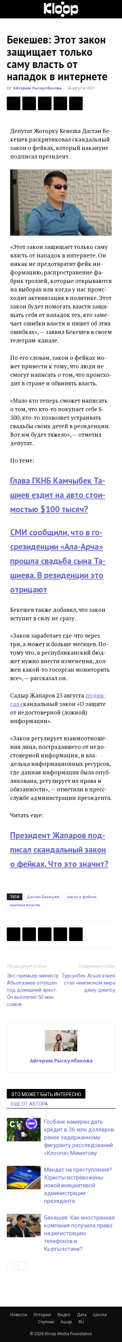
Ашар (66, 1322)
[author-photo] (61, 1050)
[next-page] (22, 1266)
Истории (42, 1315)
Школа (100, 1315)
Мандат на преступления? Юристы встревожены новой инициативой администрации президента (78, 1185)
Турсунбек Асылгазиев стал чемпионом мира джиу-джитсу (88, 983)
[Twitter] (29, 103)
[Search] (112, 9)
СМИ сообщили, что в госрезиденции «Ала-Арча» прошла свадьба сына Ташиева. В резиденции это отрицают (57, 561)
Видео (64, 1315)
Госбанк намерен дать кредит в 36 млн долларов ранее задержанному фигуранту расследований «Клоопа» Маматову (79, 1137)
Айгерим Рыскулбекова (37, 87)
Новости (18, 1315)
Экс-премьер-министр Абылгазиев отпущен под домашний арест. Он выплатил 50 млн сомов (33, 990)
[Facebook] (13, 103)
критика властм (25, 904)
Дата (81, 1315)
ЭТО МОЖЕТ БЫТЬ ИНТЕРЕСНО (46, 1094)
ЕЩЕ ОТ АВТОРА (29, 1104)
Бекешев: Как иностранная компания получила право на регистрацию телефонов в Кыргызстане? (79, 1233)
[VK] (45, 103)
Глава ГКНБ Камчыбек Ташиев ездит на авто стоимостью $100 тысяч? (57, 495)
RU (81, 1322)
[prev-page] (11, 1266)
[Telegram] (60, 103)
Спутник (46, 1322)
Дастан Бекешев (43, 896)
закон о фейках (82, 896)
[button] (11, 9)
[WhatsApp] (76, 103)
